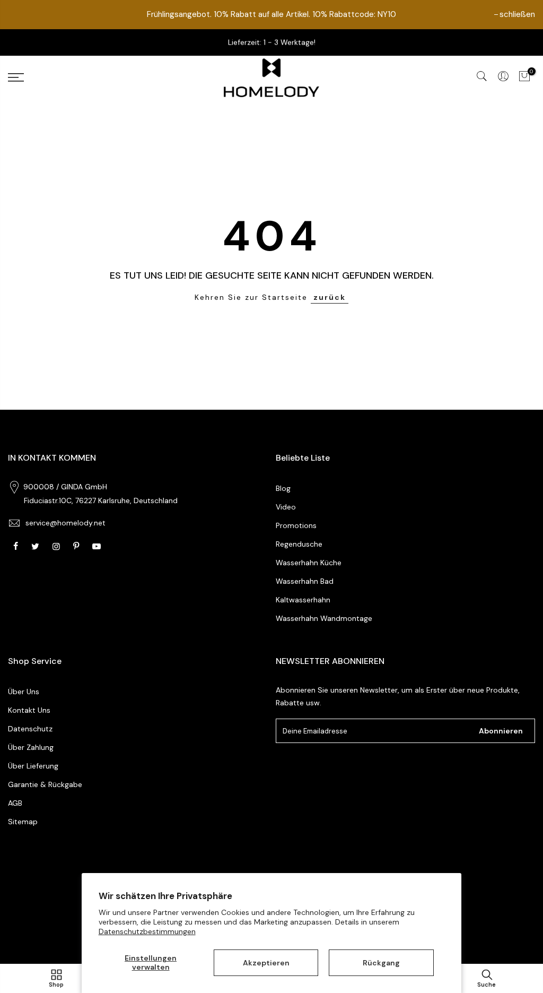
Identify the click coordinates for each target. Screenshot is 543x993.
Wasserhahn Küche (308, 562)
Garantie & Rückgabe (45, 784)
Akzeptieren (266, 963)
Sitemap (23, 821)
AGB (15, 803)
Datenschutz (30, 728)
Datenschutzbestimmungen (147, 931)
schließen (517, 14)
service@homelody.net (65, 523)
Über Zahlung (31, 747)
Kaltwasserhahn (303, 600)
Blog (283, 488)
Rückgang (381, 963)
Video (286, 507)
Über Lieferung (33, 766)
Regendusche (299, 544)
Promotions (296, 525)
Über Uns (23, 691)
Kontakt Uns (29, 710)
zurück (329, 297)
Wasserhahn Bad (305, 581)
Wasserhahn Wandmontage (324, 618)
